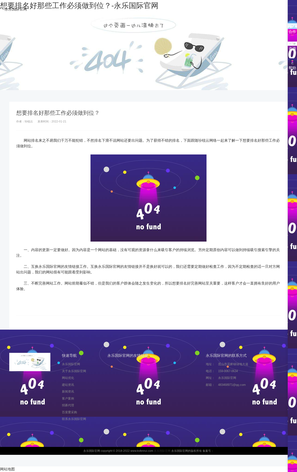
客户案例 (189, 10)
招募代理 (211, 10)
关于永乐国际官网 (97, 10)
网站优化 (125, 10)
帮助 (292, 68)
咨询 (292, 48)
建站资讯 (147, 10)
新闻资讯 (168, 10)
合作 (292, 32)
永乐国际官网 (16, 9)
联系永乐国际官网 (148, 29)
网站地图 (7, 469)
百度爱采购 (234, 10)
